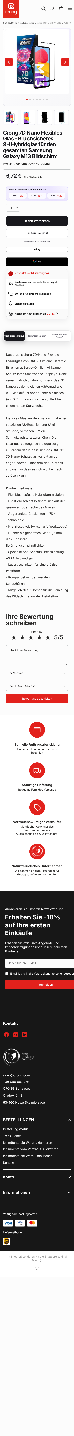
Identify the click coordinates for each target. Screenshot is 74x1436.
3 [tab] (33, 99)
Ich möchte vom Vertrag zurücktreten (30, 1149)
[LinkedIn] (25, 1035)
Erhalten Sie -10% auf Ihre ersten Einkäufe (32, 925)
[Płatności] (8, 1223)
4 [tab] (37, 99)
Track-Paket (12, 1136)
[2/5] (22, 637)
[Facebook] (7, 1035)
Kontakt (8, 1162)
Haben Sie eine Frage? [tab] (59, 335)
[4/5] (39, 637)
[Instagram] (16, 1035)
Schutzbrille (10, 22)
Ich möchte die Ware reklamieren (27, 1142)
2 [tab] (30, 99)
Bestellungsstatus (15, 1129)
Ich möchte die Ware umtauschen (27, 1156)
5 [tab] (40, 99)
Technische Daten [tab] (37, 336)
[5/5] (48, 637)
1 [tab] (27, 99)
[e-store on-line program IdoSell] (37, 1268)
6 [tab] (43, 99)
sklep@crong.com (16, 1075)
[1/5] (14, 637)
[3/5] (31, 637)
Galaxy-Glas (27, 22)
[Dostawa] (6, 1241)
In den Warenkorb (37, 221)
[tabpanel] (37, 61)
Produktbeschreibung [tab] (14, 336)
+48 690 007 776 (16, 1082)
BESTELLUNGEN (18, 1119)
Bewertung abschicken (37, 698)
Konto (8, 1177)
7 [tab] (47, 99)
